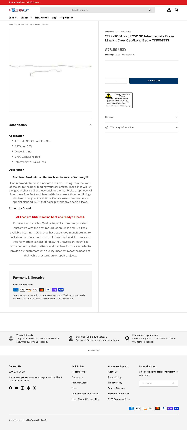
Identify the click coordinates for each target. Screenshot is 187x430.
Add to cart (153, 80)
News (74, 388)
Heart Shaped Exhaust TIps (85, 399)
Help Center (66, 17)
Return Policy (114, 377)
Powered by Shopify (39, 420)
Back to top (93, 350)
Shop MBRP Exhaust (30, 2)
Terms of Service (116, 388)
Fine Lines (109, 31)
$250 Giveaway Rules (119, 399)
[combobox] (97, 10)
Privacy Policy (115, 382)
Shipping (109, 54)
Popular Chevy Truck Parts (85, 393)
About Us (112, 371)
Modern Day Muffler (22, 420)
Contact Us (77, 377)
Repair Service (79, 371)
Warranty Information (119, 393)
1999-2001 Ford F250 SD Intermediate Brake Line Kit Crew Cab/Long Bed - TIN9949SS (32, 25)
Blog (54, 17)
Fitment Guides (79, 382)
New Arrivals (42, 17)
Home (11, 25)
